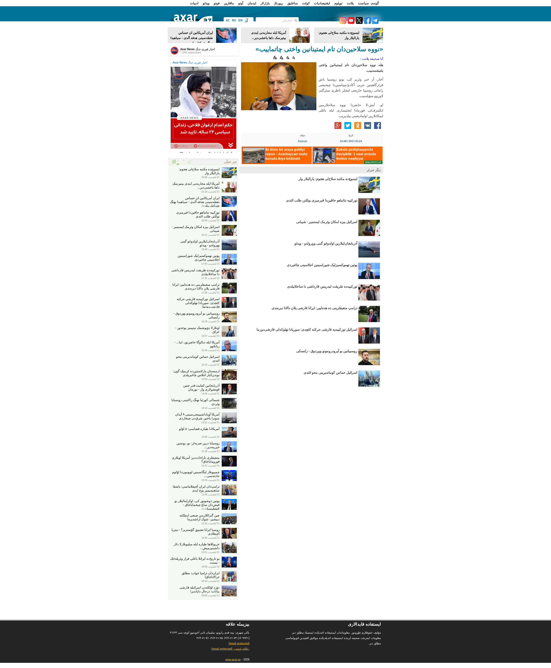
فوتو (217, 3)
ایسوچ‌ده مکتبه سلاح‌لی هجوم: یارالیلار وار (328, 179)
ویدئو (206, 3)
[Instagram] (342, 23)
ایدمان (252, 3)
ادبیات (194, 3)
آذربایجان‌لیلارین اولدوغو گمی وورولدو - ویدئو (325, 243)
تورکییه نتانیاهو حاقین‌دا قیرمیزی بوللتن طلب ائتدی (321, 200)
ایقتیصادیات (322, 3)
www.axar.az (233, 659)
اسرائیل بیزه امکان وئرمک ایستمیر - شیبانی (326, 222)
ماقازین (229, 3)
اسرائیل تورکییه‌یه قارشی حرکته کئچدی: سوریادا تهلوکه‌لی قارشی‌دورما (307, 329)
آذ (246, 21)
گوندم (375, 3)
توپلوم (338, 3)
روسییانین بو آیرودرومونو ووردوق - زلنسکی (326, 351)
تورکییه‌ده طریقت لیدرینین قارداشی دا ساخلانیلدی (322, 286)
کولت (306, 3)
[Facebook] (367, 23)
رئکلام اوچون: (230, 648)
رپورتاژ (278, 3)
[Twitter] (358, 23)
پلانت (350, 3)
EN (240, 20)
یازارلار (265, 3)
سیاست (363, 3)
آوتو (240, 3)
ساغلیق (292, 3)
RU (234, 20)
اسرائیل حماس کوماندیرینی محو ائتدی (330, 372)
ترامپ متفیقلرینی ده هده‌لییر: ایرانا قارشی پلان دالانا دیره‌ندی (314, 308)
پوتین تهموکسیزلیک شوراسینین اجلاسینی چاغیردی (322, 265)
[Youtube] (350, 23)
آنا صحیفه (376, 58)
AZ (227, 20)
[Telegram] (375, 23)
